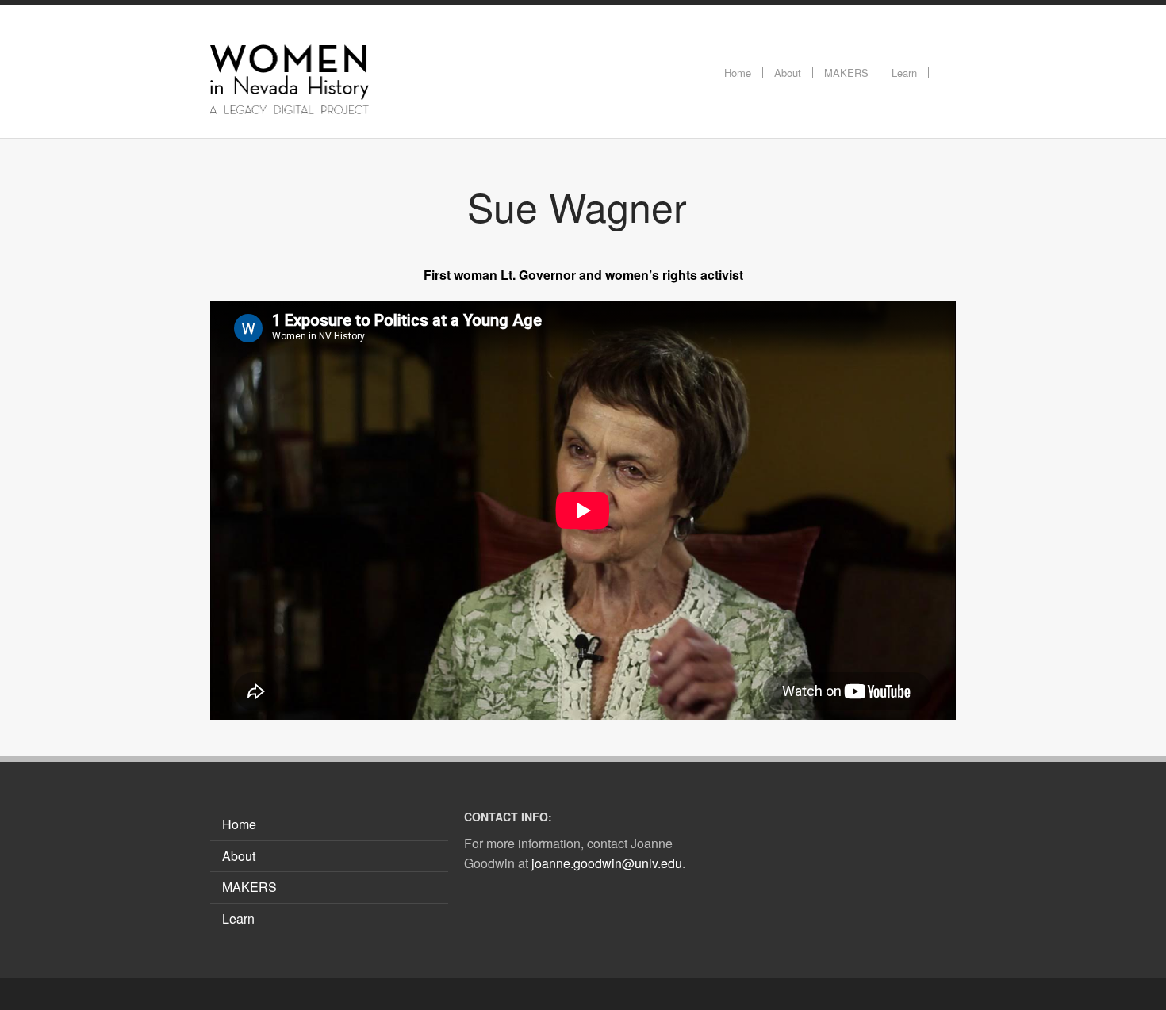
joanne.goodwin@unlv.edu (606, 863)
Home (239, 824)
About (238, 856)
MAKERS (249, 887)
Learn (238, 918)
